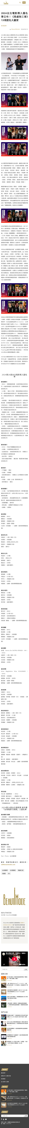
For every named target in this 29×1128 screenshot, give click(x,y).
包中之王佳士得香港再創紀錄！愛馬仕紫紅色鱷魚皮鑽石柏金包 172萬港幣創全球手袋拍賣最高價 (17, 1023)
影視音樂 (3, 26)
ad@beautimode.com (8, 864)
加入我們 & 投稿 (5, 1081)
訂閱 (26, 969)
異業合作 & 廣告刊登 (6, 1076)
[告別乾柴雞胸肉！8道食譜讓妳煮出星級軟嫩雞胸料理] (3, 1030)
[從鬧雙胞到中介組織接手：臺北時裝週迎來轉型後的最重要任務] (3, 1036)
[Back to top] (24, 1123)
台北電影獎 (12, 870)
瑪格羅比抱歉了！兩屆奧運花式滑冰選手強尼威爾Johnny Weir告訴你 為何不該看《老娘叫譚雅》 (17, 1017)
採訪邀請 (3, 1078)
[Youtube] (4, 1119)
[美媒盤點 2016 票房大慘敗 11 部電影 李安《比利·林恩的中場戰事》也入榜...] (3, 1043)
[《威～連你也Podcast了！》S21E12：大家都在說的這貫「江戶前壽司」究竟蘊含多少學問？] (3, 985)
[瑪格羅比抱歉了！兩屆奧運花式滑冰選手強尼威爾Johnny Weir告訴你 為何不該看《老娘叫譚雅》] (3, 1017)
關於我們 (3, 1073)
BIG (9, 873)
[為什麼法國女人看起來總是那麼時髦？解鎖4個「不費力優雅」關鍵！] (3, 978)
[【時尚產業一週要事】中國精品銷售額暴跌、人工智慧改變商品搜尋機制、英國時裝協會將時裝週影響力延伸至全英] (3, 1005)
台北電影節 (5, 870)
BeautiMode (15, 29)
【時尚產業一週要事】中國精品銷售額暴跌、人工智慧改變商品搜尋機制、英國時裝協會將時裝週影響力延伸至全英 (17, 1005)
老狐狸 (3, 873)
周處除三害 (20, 870)
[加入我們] (6, 1119)
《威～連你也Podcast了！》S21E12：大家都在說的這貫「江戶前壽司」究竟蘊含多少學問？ (17, 985)
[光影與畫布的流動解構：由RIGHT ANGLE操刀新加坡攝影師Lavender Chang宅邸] (3, 991)
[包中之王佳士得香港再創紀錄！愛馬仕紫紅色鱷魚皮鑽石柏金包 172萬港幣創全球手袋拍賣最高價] (3, 1023)
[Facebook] (2, 1119)
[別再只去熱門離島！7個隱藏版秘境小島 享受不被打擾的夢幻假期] (3, 998)
